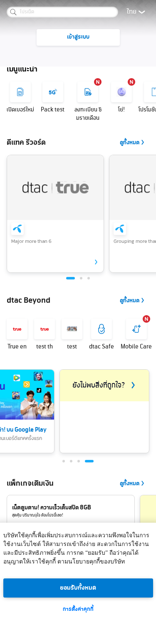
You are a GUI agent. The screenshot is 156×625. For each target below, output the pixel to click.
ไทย (131, 12)
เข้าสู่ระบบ (78, 37)
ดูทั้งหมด (129, 142)
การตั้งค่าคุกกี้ (78, 609)
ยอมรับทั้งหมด (78, 588)
